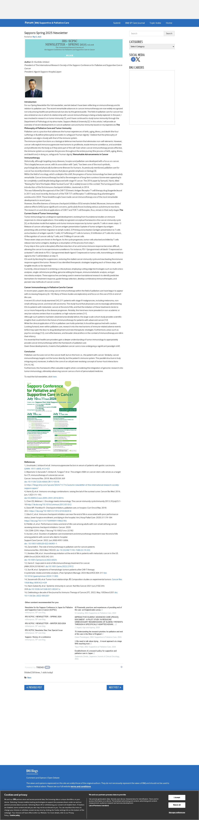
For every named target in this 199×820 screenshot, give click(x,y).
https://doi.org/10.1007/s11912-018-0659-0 (50, 511)
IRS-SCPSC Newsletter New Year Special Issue (44, 630)
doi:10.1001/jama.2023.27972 (59, 566)
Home (169, 23)
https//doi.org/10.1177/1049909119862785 (45, 521)
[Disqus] (73, 726)
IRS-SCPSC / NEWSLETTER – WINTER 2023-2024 (45, 623)
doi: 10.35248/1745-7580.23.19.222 (73, 550)
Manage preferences (177, 813)
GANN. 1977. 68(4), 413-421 (37, 468)
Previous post (35, 687)
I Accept (177, 798)
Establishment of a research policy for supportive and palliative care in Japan (96, 652)
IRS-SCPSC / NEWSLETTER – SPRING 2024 (43, 617)
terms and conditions (81, 786)
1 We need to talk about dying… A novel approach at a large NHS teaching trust (98, 642)
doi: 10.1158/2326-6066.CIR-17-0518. (42, 481)
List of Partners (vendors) (99, 806)
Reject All (177, 805)
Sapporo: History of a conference (38, 637)
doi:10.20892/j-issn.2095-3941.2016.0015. (44, 498)
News (29, 678)
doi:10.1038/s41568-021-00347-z (44, 589)
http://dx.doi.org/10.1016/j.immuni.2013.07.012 (49, 504)
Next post (114, 687)
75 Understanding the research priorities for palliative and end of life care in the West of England (99, 633)
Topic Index (155, 23)
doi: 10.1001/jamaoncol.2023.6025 (40, 560)
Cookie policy (15, 815)
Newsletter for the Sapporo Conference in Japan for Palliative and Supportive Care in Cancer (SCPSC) (49, 608)
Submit (116, 23)
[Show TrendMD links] (121, 667)
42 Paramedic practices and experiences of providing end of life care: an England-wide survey (98, 608)
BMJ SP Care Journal (135, 23)
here (55, 376)
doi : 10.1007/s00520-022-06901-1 (40, 543)
